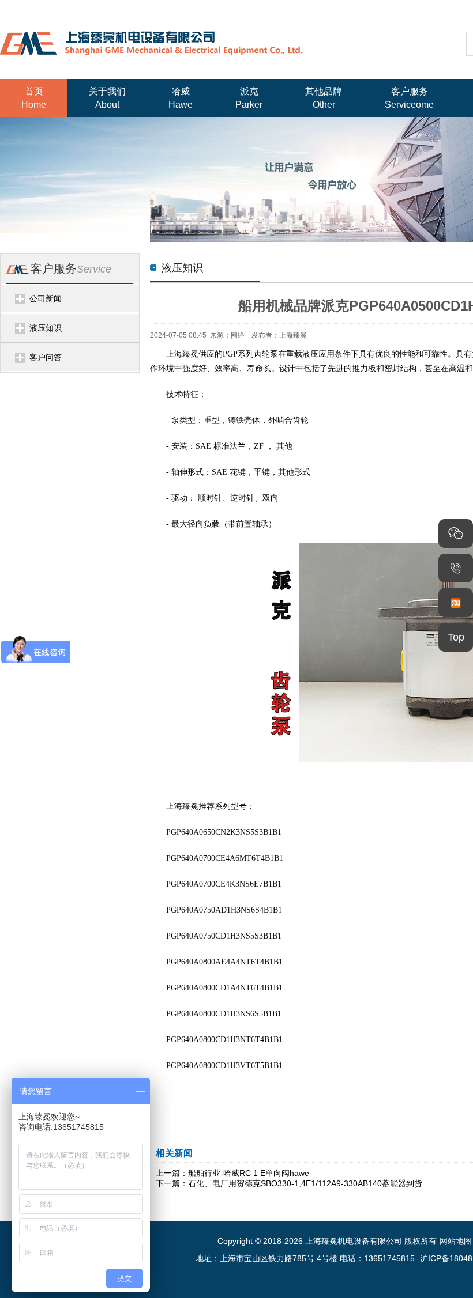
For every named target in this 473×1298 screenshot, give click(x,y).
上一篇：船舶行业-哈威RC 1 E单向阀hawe (232, 1173)
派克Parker (248, 97)
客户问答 (45, 357)
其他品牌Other (323, 97)
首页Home (33, 97)
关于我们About (107, 97)
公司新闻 (45, 298)
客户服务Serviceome (409, 97)
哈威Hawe (180, 97)
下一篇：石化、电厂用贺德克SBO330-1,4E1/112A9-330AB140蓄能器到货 (289, 1183)
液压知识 (45, 327)
